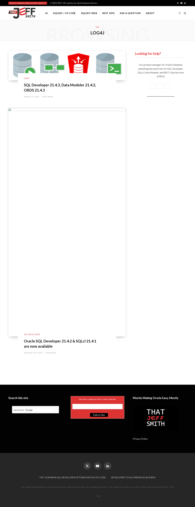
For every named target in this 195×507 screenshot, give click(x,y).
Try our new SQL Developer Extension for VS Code (72, 477)
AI (46, 13)
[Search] (185, 13)
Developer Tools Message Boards (133, 477)
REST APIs (108, 13)
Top (98, 496)
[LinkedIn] (108, 466)
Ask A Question (130, 13)
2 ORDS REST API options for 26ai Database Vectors (73, 3)
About (150, 13)
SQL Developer (32, 334)
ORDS (26, 78)
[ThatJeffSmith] (21, 13)
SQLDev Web (89, 13)
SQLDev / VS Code (64, 13)
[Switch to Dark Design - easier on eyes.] (180, 13)
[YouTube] (97, 466)
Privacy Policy (140, 438)
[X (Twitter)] (87, 466)
